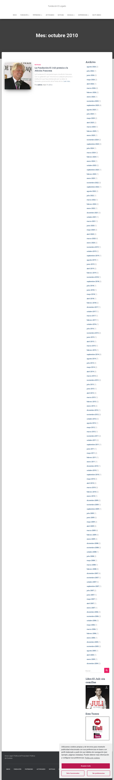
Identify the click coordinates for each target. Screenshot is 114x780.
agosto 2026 (91, 67)
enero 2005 (91, 659)
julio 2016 (90, 329)
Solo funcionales (72, 773)
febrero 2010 (91, 492)
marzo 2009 (91, 530)
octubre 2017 (91, 311)
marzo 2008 (91, 565)
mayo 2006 (91, 625)
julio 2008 (90, 556)
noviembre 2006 (93, 616)
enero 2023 (91, 178)
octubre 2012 (91, 419)
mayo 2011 (91, 453)
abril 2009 (90, 526)
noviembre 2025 (93, 101)
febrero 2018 (91, 303)
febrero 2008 (91, 569)
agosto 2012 (91, 423)
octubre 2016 (91, 324)
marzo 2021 (91, 221)
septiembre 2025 (93, 105)
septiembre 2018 (93, 281)
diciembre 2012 (92, 410)
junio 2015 (90, 337)
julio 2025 (90, 114)
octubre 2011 (91, 440)
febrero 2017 (91, 320)
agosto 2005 (91, 651)
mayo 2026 (91, 80)
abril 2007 (90, 603)
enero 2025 (91, 135)
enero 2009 (91, 539)
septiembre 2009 (93, 509)
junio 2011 (90, 449)
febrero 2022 (91, 204)
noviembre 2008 (93, 547)
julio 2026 (90, 71)
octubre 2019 (91, 251)
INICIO (15, 15)
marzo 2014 (91, 376)
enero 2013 (91, 406)
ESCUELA (70, 15)
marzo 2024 (91, 153)
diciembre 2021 (92, 213)
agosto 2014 (91, 359)
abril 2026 (90, 84)
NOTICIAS (61, 15)
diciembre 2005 (92, 642)
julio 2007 (90, 590)
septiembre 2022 (93, 187)
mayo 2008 (91, 560)
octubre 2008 (91, 552)
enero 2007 (91, 608)
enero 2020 (91, 243)
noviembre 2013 (93, 380)
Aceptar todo (86, 766)
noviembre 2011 (93, 436)
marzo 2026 (91, 88)
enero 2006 (91, 638)
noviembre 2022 (93, 183)
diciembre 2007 (92, 573)
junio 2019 (90, 264)
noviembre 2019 (93, 247)
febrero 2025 (91, 131)
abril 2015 (90, 341)
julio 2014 (90, 363)
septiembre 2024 (93, 144)
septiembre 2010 (93, 474)
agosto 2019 (91, 260)
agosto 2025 (91, 110)
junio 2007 (90, 595)
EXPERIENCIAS (83, 15)
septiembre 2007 (93, 586)
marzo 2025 (91, 127)
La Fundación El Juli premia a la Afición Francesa (51, 69)
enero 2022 (91, 208)
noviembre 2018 (93, 277)
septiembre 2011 (93, 444)
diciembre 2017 (92, 307)
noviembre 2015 (93, 333)
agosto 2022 (91, 191)
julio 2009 (90, 513)
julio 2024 (90, 148)
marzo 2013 (91, 397)
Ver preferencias (98, 773)
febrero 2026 (91, 92)
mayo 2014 (91, 367)
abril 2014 (90, 371)
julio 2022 (90, 195)
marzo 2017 (91, 316)
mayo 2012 (91, 427)
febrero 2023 (91, 174)
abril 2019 (90, 268)
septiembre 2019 (93, 256)
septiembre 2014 (93, 354)
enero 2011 (91, 462)
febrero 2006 (91, 633)
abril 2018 (90, 298)
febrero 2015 (91, 350)
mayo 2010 (91, 479)
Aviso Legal (9, 756)
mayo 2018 (91, 294)
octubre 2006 (91, 620)
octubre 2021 (91, 217)
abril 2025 (90, 122)
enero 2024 (91, 161)
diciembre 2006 (92, 612)
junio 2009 (90, 517)
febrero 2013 (91, 402)
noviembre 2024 (93, 140)
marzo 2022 (91, 200)
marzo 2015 (91, 346)
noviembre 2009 (93, 505)
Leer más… (67, 81)
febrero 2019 (91, 273)
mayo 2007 (91, 599)
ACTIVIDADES (50, 15)
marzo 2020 (91, 238)
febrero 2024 (91, 157)
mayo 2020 (91, 230)
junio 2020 (90, 226)
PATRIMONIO (37, 15)
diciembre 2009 (92, 500)
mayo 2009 (91, 522)
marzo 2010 (91, 487)
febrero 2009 (91, 535)
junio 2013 (90, 389)
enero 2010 (91, 496)
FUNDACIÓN (24, 15)
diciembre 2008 (92, 543)
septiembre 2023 (93, 170)
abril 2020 (90, 234)
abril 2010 (90, 483)
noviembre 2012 (93, 414)
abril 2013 (90, 393)
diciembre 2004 (92, 663)
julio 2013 (90, 384)
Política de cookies (92, 758)
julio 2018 (90, 286)
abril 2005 (90, 655)
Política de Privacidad (21, 756)
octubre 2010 (91, 470)
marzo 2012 (91, 432)
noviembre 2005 (93, 646)
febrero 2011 (91, 457)
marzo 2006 (91, 629)
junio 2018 (90, 290)
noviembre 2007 (93, 578)
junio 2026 (90, 75)
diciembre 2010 (92, 466)
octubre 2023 (91, 165)
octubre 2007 (91, 582)
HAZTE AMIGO (96, 15)
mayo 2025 (91, 118)
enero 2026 (91, 97)
